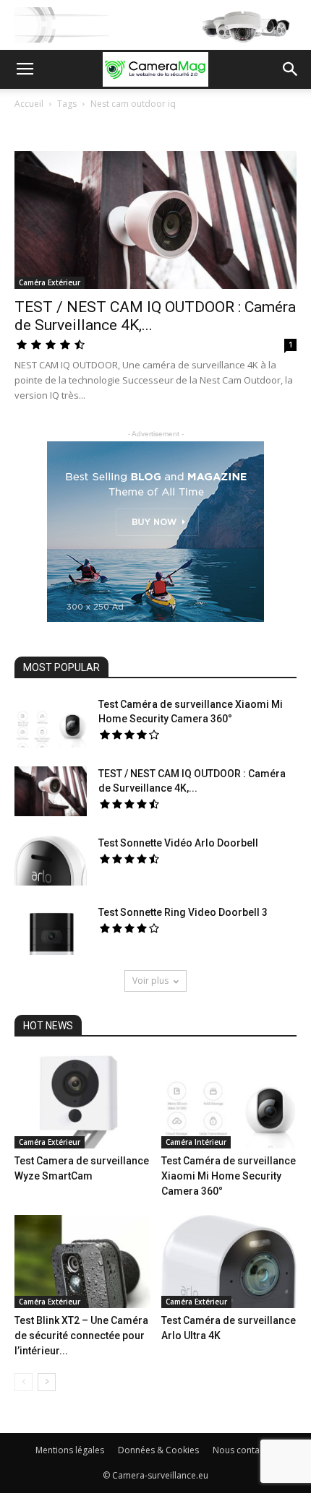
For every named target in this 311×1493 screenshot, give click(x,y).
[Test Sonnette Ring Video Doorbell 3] (50, 930)
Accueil (28, 104)
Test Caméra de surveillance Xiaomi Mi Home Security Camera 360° (228, 1176)
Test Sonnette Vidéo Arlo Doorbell (178, 843)
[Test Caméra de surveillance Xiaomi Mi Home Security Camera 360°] (50, 722)
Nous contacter (244, 1450)
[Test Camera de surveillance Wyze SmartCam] (82, 1101)
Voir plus (150, 980)
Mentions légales (69, 1450)
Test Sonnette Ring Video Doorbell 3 (183, 912)
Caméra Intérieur (196, 1142)
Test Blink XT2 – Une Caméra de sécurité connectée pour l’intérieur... (81, 1335)
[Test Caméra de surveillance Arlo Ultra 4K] (229, 1261)
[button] (290, 69)
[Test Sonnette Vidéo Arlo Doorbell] (50, 861)
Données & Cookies (158, 1450)
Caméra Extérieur (49, 282)
